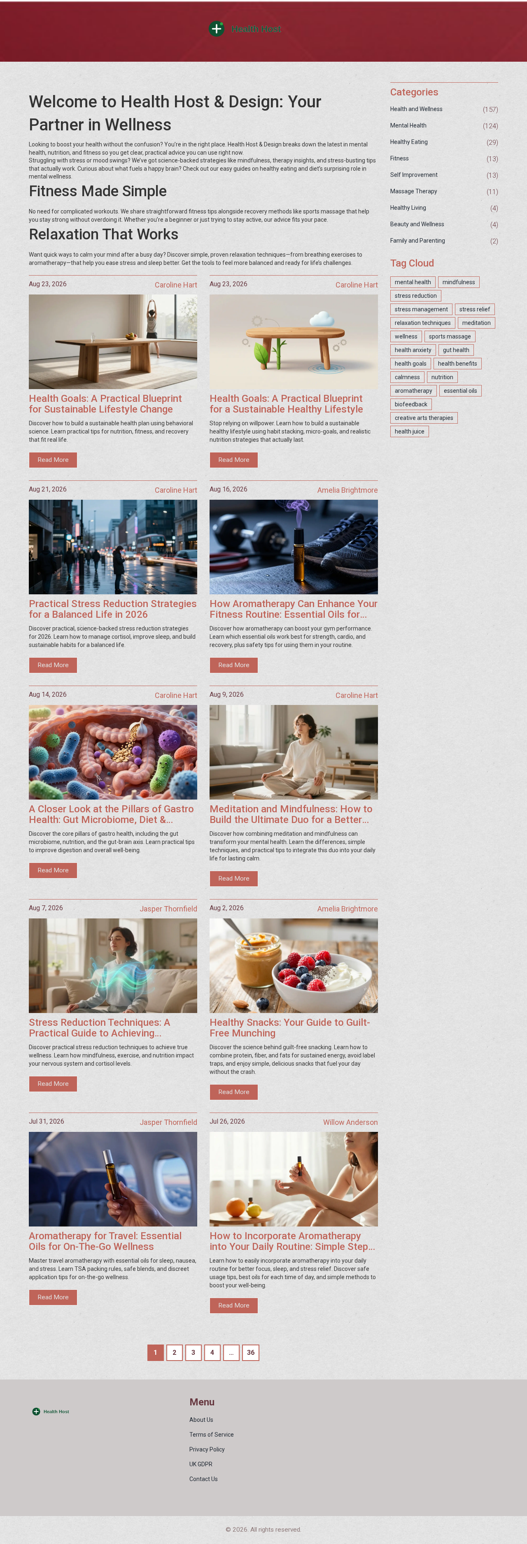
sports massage (450, 336)
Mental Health (408, 125)
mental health (413, 282)
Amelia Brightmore (347, 490)
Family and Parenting (417, 240)
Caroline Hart (176, 285)
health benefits (457, 363)
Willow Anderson (350, 1122)
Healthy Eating (409, 142)
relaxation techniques (423, 323)
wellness (406, 336)
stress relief (474, 309)
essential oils (460, 390)
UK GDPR (200, 1464)
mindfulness (459, 282)
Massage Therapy (413, 191)
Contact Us (203, 1479)
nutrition (442, 377)
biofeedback (411, 404)
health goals (411, 363)
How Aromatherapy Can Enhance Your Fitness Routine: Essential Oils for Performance (294, 609)
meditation (476, 323)
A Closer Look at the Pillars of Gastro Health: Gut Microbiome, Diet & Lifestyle (111, 814)
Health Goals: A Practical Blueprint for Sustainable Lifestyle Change (105, 404)
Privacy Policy (207, 1449)
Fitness (399, 158)
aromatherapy (413, 390)
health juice (409, 431)
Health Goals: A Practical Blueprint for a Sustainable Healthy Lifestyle (286, 404)
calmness (407, 377)
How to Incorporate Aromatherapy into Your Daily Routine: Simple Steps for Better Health (291, 1241)
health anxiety (413, 350)
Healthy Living (408, 207)
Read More (53, 460)
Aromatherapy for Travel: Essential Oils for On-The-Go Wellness (105, 1241)
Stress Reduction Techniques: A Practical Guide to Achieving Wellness (99, 1028)
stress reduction (416, 295)
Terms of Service (211, 1434)
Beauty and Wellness (417, 224)
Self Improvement (414, 175)
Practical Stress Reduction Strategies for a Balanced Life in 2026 (113, 609)
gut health (456, 350)
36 (250, 1352)
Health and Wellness (416, 109)
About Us (201, 1419)
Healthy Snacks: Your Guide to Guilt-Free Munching (290, 1028)
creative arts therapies (424, 418)
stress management (421, 309)
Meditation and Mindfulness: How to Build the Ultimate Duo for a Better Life (291, 814)
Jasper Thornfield (168, 908)
